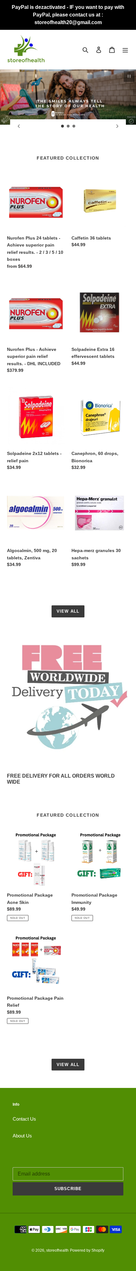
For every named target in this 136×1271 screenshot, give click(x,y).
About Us (22, 1135)
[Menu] (125, 49)
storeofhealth (57, 1250)
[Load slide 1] (62, 126)
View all (68, 611)
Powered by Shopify (87, 1250)
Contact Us (24, 1119)
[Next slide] (117, 126)
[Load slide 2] (68, 126)
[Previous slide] (19, 126)
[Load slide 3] (74, 126)
